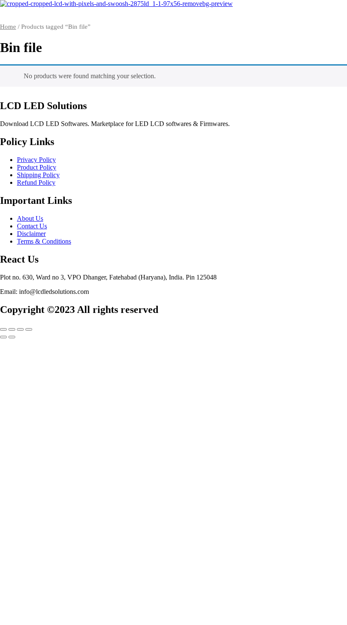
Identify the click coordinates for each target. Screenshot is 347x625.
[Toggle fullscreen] (11, 329)
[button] (173, 12)
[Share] (20, 329)
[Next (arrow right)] (11, 337)
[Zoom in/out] (3, 329)
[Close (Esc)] (28, 329)
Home (8, 26)
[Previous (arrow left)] (3, 337)
